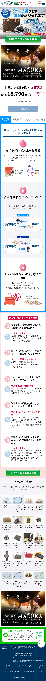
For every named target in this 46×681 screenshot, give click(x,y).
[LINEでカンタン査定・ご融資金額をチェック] (23, 42)
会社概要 (41, 671)
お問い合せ (41, 666)
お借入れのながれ (21, 666)
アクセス (29, 120)
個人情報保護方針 (30, 671)
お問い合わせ (40, 120)
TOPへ (41, 644)
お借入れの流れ (17, 119)
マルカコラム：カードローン (14, 671)
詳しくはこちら (23, 109)
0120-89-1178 (22, 651)
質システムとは (5, 119)
